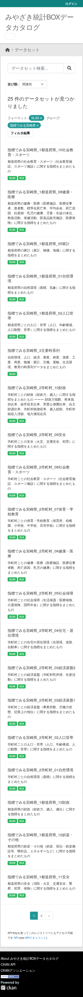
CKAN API (8, 964)
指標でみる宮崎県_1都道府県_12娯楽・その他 (40, 837)
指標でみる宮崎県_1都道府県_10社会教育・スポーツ (40, 152)
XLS (21, 178)
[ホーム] (7, 49)
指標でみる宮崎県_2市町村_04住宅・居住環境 (40, 633)
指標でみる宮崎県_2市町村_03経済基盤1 (41, 700)
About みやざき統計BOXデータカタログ (30, 958)
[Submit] (69, 68)
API (16, 937)
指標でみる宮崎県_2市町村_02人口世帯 (40, 737)
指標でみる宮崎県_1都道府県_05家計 (39, 243)
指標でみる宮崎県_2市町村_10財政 (37, 387)
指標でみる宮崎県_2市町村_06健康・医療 (40, 553)
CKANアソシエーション (18, 970)
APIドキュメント (35, 937)
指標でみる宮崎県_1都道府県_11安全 (39, 876)
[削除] (41, 118)
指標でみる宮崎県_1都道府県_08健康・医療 (40, 194)
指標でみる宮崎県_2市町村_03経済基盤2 (41, 667)
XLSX (12, 178)
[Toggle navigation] (10, 36)
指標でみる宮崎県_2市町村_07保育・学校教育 (40, 511)
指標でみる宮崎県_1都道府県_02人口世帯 (40, 315)
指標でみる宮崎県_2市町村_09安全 (37, 434)
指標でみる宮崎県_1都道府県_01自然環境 (40, 278)
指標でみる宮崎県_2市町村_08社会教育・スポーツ (39, 469)
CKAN (8, 987)
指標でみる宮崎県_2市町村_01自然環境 (40, 769)
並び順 (12, 84)
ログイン (71, 3)
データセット (27, 49)
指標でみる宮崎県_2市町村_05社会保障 (40, 593)
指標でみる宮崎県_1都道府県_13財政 (39, 802)
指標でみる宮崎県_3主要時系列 (34, 350)
